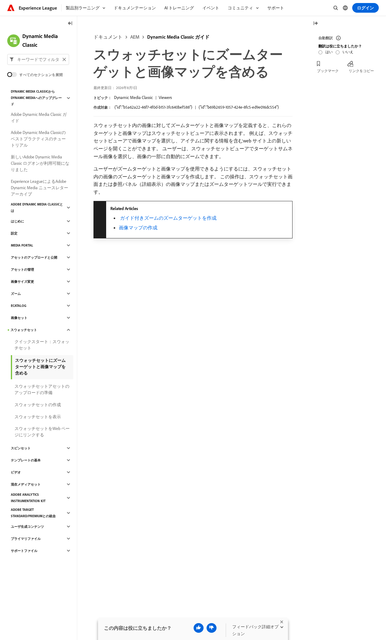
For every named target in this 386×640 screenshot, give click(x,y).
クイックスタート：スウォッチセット (41, 345)
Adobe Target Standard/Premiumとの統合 (33, 513)
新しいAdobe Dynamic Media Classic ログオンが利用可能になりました (40, 163)
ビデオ (16, 472)
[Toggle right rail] (315, 23)
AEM (134, 37)
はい (329, 51)
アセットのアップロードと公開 (34, 257)
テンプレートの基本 (26, 460)
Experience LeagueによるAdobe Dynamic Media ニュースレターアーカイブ (39, 188)
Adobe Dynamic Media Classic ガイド (39, 117)
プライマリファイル (26, 539)
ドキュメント (107, 37)
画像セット (19, 318)
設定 (14, 233)
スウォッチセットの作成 (37, 404)
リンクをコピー (361, 70)
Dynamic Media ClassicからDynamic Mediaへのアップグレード (36, 97)
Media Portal (22, 245)
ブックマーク (328, 70)
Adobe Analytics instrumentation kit (28, 497)
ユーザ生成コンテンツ (27, 526)
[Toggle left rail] (70, 23)
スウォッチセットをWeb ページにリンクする (42, 432)
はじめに (17, 221)
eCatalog (18, 306)
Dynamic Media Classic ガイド (178, 37)
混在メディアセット (26, 484)
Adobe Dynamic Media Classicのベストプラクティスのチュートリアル (38, 139)
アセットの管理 (22, 269)
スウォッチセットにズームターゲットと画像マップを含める (40, 367)
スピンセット (21, 448)
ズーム (16, 293)
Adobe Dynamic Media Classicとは (37, 207)
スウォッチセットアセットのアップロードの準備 (41, 389)
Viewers (165, 97)
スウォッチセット (24, 330)
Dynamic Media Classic (133, 97)
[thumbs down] (212, 628)
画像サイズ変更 (22, 281)
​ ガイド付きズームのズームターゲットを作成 (168, 218)
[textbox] (38, 59)
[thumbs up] (199, 628)
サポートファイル (24, 551)
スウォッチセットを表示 (37, 416)
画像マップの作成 (138, 227)
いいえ (348, 51)
